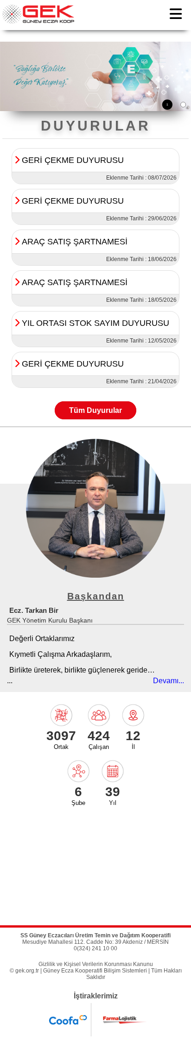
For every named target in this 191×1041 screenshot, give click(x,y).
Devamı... (168, 681)
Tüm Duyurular (95, 410)
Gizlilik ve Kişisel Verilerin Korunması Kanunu (95, 964)
